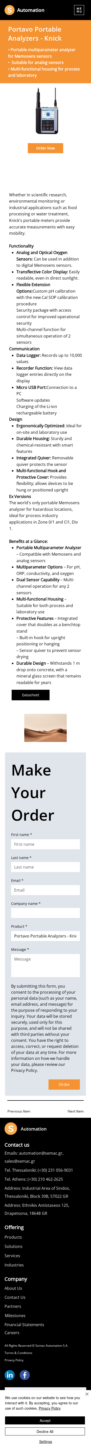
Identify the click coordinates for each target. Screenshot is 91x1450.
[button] (79, 10)
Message (20, 949)
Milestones (15, 1315)
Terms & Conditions (18, 1353)
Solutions (13, 1246)
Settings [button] (45, 1441)
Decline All (45, 1431)
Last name (21, 857)
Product (19, 926)
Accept (45, 1420)
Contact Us (15, 1297)
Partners (13, 1306)
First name (21, 834)
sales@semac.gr (20, 1161)
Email (17, 880)
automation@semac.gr (40, 1153)
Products (13, 1237)
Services (12, 1255)
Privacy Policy (14, 1360)
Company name (26, 903)
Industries (14, 1265)
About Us (13, 1288)
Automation (30, 10)
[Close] (84, 1397)
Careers (12, 1332)
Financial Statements (24, 1324)
